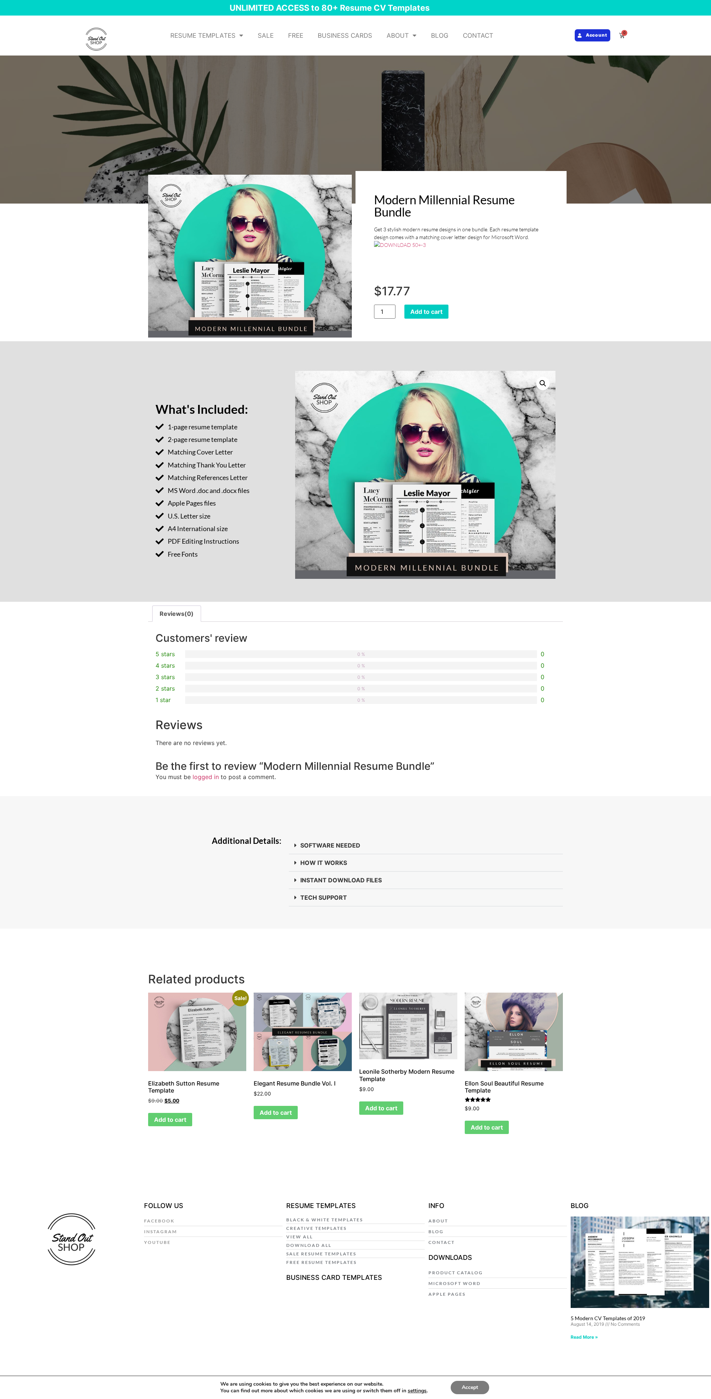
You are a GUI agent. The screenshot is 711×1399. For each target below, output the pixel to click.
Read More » (584, 1337)
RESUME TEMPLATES (203, 35)
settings (417, 1391)
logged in (206, 777)
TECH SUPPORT (323, 897)
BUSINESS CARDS (345, 35)
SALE (266, 35)
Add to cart (426, 311)
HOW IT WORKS (323, 862)
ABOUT (398, 35)
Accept (470, 1387)
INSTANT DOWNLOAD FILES (341, 880)
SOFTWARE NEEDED (330, 845)
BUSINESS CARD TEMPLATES (334, 1277)
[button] (543, 383)
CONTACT (478, 35)
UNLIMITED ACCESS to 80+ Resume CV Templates (330, 8)
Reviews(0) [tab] (177, 613)
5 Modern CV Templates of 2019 (608, 1318)
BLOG (439, 35)
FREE (295, 35)
